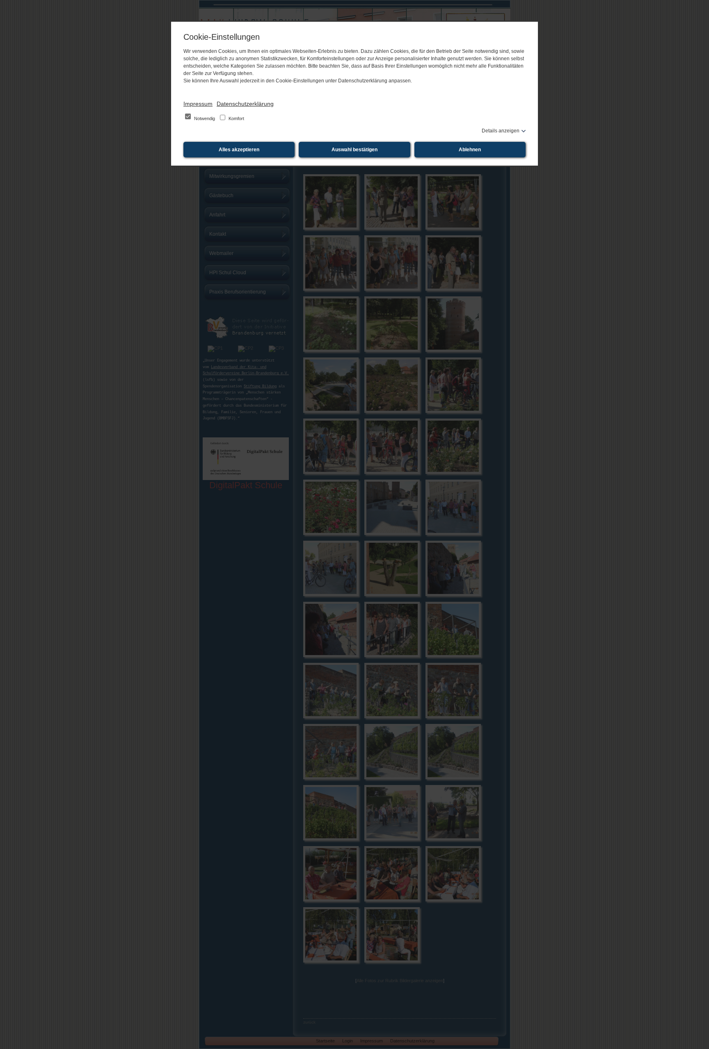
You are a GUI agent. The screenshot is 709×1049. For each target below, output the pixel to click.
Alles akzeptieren (239, 149)
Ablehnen (470, 149)
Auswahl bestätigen (354, 149)
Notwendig (204, 118)
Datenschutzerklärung (245, 103)
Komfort (235, 118)
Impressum (198, 103)
